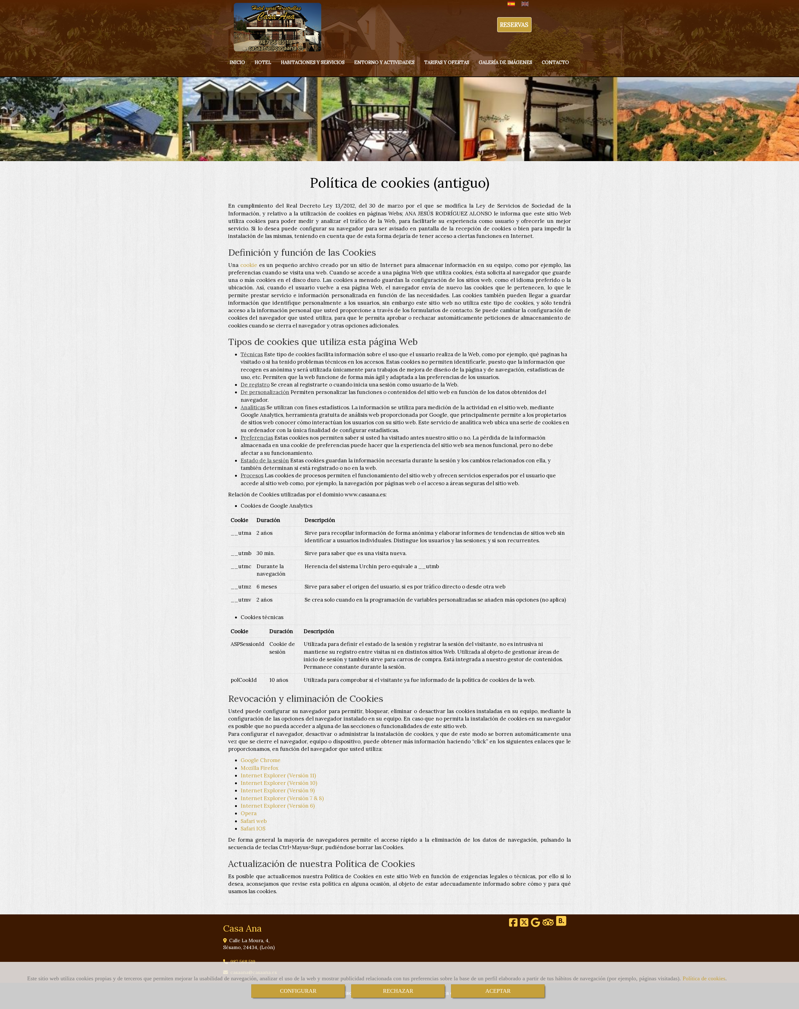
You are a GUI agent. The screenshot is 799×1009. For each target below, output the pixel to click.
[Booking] (561, 924)
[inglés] (526, 4)
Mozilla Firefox (259, 768)
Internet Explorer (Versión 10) (279, 783)
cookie (248, 265)
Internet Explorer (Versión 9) (278, 790)
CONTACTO (555, 62)
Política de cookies (704, 978)
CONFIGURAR (298, 991)
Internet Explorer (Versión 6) (278, 805)
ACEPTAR (498, 991)
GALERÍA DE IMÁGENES (505, 62)
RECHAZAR (398, 991)
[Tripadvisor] (548, 924)
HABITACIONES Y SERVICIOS (313, 62)
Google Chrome (261, 760)
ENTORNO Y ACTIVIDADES (384, 62)
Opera (249, 813)
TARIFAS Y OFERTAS (446, 62)
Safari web (254, 821)
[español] (512, 4)
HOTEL (263, 62)
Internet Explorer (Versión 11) (278, 775)
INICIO (237, 62)
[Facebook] (513, 924)
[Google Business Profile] (535, 924)
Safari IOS (253, 828)
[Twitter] (524, 924)
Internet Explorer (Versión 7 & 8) (282, 798)
